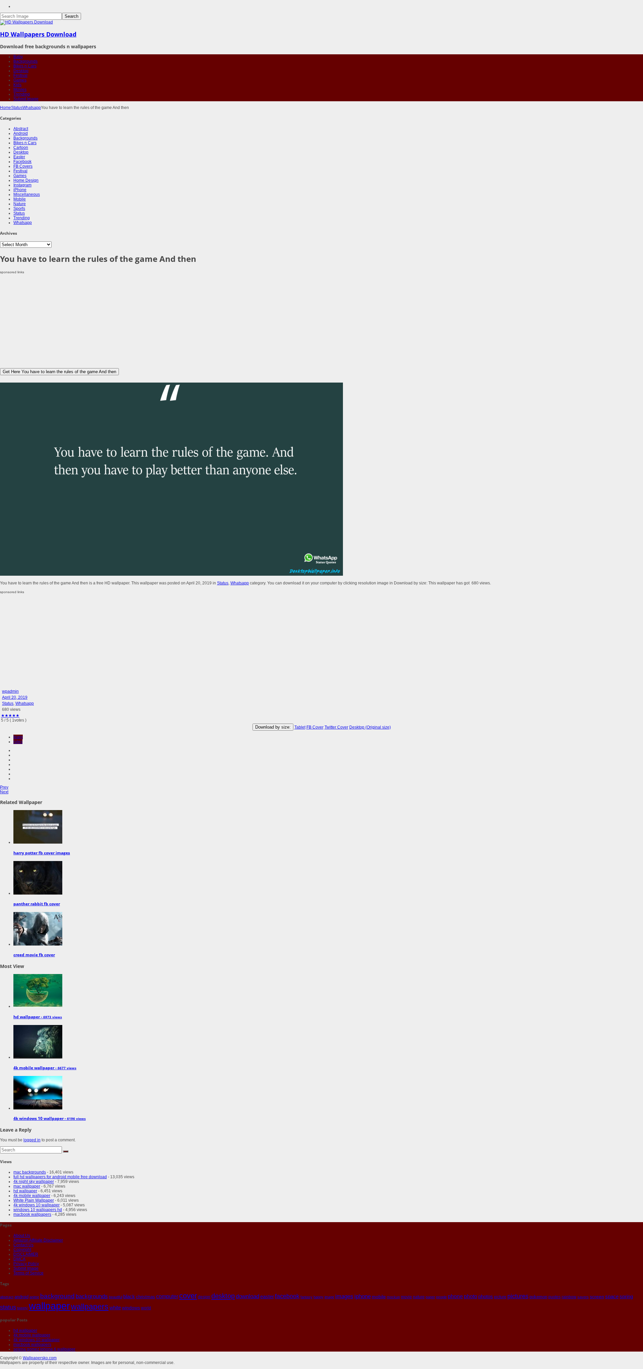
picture (500, 1297)
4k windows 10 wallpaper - (49, 1118)
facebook (287, 1296)
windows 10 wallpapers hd (37, 1209)
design (204, 1297)
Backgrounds (25, 61)
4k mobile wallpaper (31, 1195)
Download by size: (273, 727)
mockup (393, 1297)
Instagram (22, 185)
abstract (6, 1297)
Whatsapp (31, 107)
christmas (145, 1296)
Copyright (22, 1249)
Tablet (299, 727)
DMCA (19, 1259)
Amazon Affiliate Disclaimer (38, 1240)
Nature (19, 204)
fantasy (306, 1297)
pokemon (538, 1296)
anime (34, 1297)
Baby (18, 56)
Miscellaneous (26, 194)
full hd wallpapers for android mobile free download (60, 1177)
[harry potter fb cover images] (37, 842)
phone (455, 1296)
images (344, 1296)
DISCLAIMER (25, 1254)
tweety (22, 1308)
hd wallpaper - (37, 1017)
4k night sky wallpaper (33, 1181)
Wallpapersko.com (40, 1358)
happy (318, 1297)
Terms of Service (28, 1273)
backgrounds (92, 1296)
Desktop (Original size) (370, 727)
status (8, 1307)
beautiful (115, 1297)
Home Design (26, 180)
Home (5, 107)
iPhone (19, 189)
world (146, 1308)
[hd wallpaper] (37, 1006)
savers (583, 1297)
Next (4, 792)
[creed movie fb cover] (37, 944)
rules (17, 741)
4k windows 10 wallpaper (36, 1205)
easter (267, 1296)
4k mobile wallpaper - (44, 1068)
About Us (21, 1235)
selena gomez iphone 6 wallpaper (44, 1349)
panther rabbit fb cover (36, 904)
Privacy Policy (26, 1263)
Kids (17, 84)
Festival (20, 75)
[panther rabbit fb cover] (37, 893)
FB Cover (315, 727)
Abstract (20, 128)
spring (626, 1296)
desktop (223, 1296)
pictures (517, 1296)
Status (16, 107)
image (329, 1297)
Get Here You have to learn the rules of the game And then (59, 371)
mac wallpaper (26, 1186)
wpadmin (10, 691)
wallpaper (49, 1305)
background (57, 1296)
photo (470, 1296)
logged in (32, 1140)
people (441, 1297)
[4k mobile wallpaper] (37, 1057)
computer (167, 1296)
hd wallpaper (25, 1191)
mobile (379, 1296)
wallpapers (90, 1306)
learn (18, 737)
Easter (19, 157)
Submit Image (26, 99)
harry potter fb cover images (41, 853)
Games (19, 80)
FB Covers (22, 166)
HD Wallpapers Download (38, 34)
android (21, 1296)
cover (188, 1296)
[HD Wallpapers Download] (26, 22)
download (247, 1296)
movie (406, 1297)
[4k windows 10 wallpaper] (37, 1108)
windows (131, 1307)
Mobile (19, 199)
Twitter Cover (336, 727)
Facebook (22, 161)
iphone (362, 1296)
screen (597, 1296)
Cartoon (20, 147)
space (612, 1296)
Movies (19, 89)
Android (20, 133)
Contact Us (23, 1245)
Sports (19, 208)
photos (485, 1296)
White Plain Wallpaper (33, 1200)
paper (430, 1297)
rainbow (569, 1297)
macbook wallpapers (32, 1214)
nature (419, 1297)
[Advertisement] (201, 321)
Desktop (20, 70)
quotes (554, 1297)
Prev (4, 787)
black (129, 1296)
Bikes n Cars (25, 66)
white (115, 1307)
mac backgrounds (29, 1172)
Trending (21, 94)
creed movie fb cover (34, 955)
